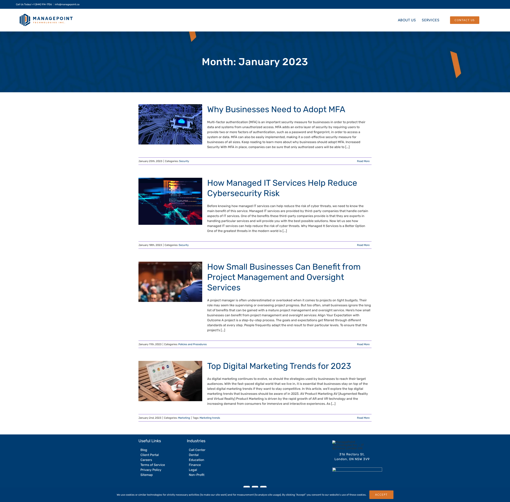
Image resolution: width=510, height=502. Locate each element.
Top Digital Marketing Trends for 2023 (164, 381)
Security (184, 161)
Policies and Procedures (192, 344)
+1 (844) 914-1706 (42, 4)
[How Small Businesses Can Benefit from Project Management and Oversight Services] (170, 282)
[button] (486, 20)
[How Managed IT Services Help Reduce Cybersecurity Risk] (170, 201)
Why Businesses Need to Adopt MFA (164, 124)
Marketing (184, 417)
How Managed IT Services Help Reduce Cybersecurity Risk (164, 201)
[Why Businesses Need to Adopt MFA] (170, 124)
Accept (381, 494)
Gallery (177, 124)
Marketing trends (210, 417)
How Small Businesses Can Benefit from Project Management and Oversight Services (164, 282)
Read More (363, 161)
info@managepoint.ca (67, 4)
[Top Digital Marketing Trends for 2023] (170, 381)
